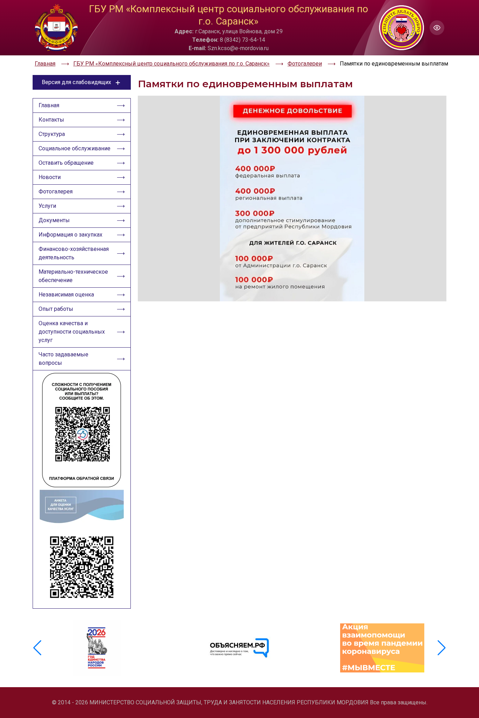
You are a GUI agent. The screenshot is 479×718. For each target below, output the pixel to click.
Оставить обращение (66, 162)
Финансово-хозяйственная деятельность (74, 253)
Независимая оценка (66, 294)
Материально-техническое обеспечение (73, 275)
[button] (441, 648)
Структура (52, 134)
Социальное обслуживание (74, 148)
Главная (49, 105)
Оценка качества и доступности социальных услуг (72, 331)
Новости (50, 177)
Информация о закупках (70, 234)
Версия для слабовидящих (76, 82)
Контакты (51, 119)
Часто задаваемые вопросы (63, 358)
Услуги (47, 206)
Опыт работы (56, 309)
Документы (54, 220)
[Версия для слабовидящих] (437, 27)
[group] (97, 648)
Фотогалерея (56, 191)
